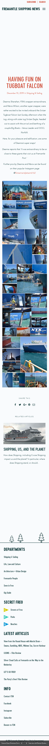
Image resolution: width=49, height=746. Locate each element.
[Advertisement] (24, 45)
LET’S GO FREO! (10, 672)
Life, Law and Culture (12, 564)
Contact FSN (9, 696)
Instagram (8, 711)
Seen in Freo (9, 586)
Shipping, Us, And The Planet (24, 449)
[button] (17, 190)
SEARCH (42, 2)
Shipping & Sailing (34, 93)
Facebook (7, 704)
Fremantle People (11, 578)
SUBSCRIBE (31, 2)
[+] (24, 433)
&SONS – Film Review (12, 653)
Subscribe (8, 718)
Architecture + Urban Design (15, 571)
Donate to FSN (9, 725)
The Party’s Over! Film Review (15, 679)
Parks (13, 617)
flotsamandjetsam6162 (25, 173)
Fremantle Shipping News (21, 9)
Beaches (14, 624)
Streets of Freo (17, 610)
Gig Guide (7, 593)
